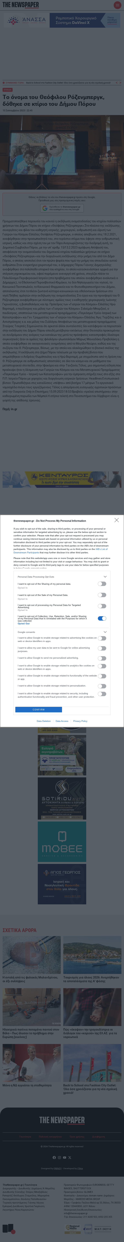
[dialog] (62, 621)
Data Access (62, 721)
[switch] (102, 584)
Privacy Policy (80, 721)
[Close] (118, 521)
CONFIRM (39, 709)
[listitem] (62, 576)
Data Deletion (44, 721)
